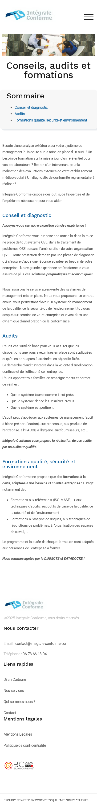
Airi (68, 800)
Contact (10, 713)
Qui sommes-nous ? (19, 701)
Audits (20, 114)
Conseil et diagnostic (31, 107)
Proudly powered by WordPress (28, 800)
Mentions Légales (18, 734)
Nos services (14, 690)
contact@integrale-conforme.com (42, 643)
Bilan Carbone (15, 679)
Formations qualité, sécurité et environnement (51, 120)
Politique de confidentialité (25, 745)
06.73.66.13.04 (35, 654)
